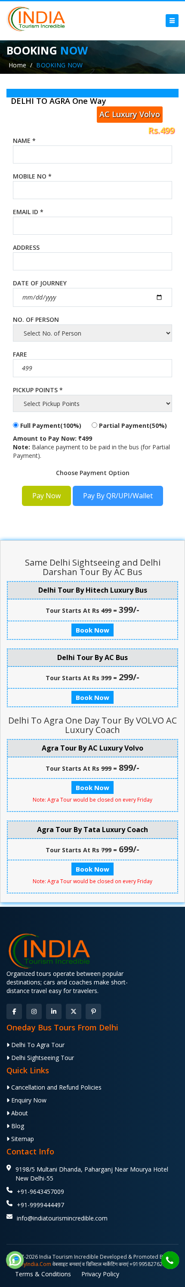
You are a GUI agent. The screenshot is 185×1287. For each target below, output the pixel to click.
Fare (20, 354)
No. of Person (36, 319)
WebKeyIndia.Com (28, 1264)
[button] (172, 20)
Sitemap (21, 1139)
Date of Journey (40, 283)
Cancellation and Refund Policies (55, 1087)
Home (17, 65)
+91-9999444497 (40, 1205)
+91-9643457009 (40, 1191)
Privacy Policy (100, 1274)
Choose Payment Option (93, 473)
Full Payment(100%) (49, 425)
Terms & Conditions (43, 1274)
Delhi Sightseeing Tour (41, 1058)
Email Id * (28, 212)
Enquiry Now (27, 1100)
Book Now (92, 630)
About (18, 1113)
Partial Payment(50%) (132, 425)
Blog (16, 1126)
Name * (24, 140)
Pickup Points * (38, 390)
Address (26, 247)
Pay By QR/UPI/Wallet (118, 495)
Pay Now (46, 495)
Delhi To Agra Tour (37, 1045)
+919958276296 (149, 1264)
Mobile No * (32, 176)
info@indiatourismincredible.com (62, 1218)
